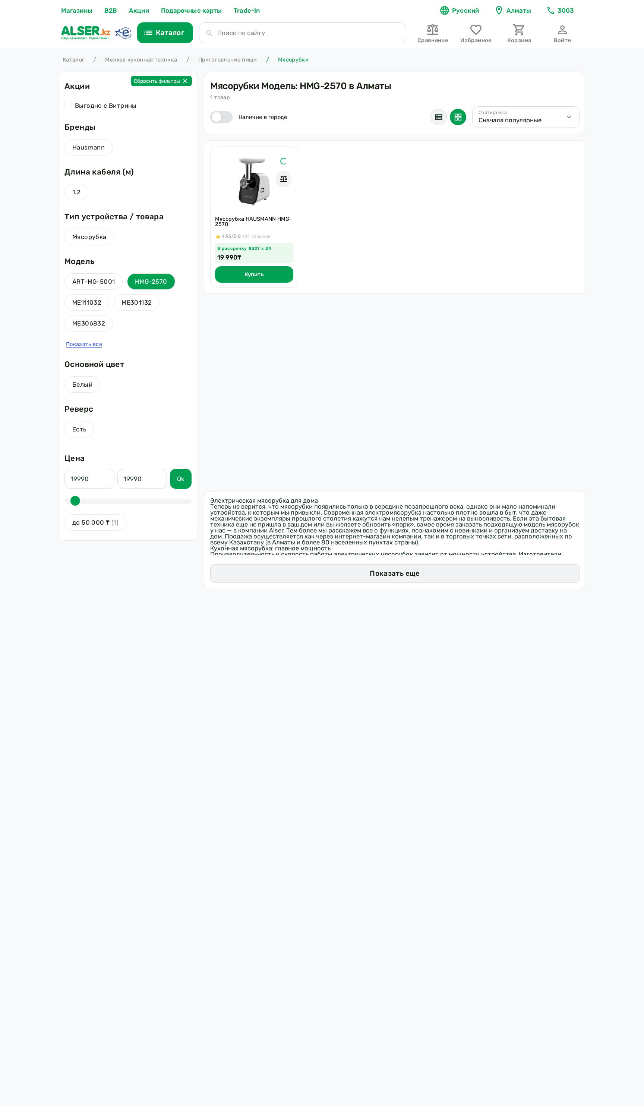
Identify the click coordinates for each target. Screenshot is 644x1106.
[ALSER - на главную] (85, 33)
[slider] (75, 501)
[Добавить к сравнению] (283, 179)
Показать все (84, 344)
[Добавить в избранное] (283, 161)
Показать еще (395, 573)
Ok (180, 479)
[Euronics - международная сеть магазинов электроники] (123, 33)
